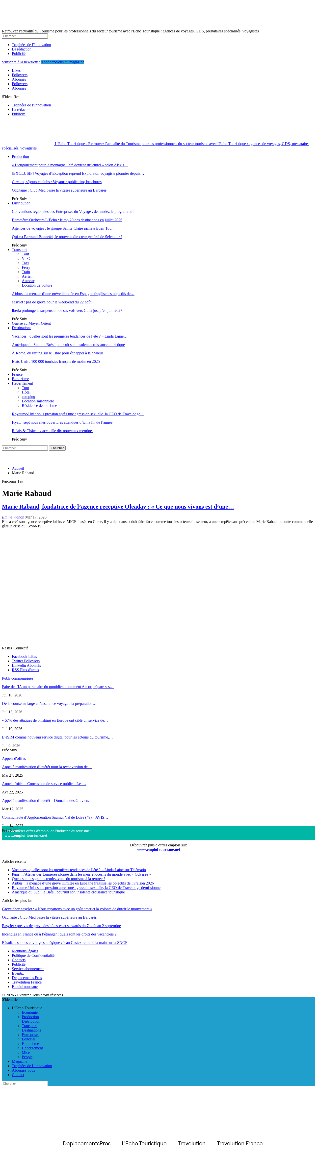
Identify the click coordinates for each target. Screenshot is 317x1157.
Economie (30, 1012)
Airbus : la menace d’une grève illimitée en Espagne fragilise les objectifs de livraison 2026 (83, 883)
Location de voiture (37, 285)
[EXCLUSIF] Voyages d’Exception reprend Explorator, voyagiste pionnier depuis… (78, 173)
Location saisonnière (38, 401)
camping (28, 396)
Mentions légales (25, 951)
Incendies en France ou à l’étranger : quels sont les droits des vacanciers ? (59, 934)
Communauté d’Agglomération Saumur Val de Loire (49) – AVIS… (55, 817)
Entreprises (30, 1035)
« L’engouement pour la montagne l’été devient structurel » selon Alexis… (70, 165)
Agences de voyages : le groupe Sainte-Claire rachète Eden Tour (62, 228)
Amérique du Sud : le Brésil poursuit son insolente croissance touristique (68, 345)
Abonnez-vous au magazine (62, 62)
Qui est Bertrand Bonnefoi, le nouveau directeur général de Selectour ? (67, 237)
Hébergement (22, 383)
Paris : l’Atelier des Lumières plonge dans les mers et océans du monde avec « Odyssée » (81, 874)
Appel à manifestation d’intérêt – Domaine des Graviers (45, 800)
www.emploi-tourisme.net (25, 835)
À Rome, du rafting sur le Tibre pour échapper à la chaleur (57, 353)
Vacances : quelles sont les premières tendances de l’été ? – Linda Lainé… (70, 336)
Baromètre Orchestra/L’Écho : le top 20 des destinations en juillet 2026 (67, 220)
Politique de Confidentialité (33, 955)
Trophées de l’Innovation (31, 45)
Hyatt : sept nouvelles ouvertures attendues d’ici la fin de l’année (62, 422)
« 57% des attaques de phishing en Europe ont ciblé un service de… (55, 720)
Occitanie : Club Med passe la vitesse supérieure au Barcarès (59, 190)
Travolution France (27, 982)
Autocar (28, 281)
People (27, 1057)
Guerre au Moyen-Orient (31, 323)
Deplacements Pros (27, 978)
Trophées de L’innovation (32, 1066)
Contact (18, 1075)
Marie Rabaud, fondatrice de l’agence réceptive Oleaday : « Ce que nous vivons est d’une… (118, 506)
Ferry (26, 267)
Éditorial (28, 1039)
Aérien (27, 276)
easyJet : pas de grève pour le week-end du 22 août (51, 302)
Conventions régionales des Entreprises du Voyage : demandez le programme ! (73, 211)
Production (20, 156)
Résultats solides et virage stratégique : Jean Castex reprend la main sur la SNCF (64, 942)
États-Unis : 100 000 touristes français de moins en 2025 (56, 361)
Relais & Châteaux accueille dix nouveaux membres (52, 431)
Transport (19, 249)
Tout (25, 254)
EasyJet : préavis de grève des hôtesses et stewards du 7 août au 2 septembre (61, 926)
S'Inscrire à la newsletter (21, 62)
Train (26, 272)
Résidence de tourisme (39, 405)
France (17, 374)
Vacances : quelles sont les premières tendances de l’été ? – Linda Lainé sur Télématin (79, 870)
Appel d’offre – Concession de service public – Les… (44, 784)
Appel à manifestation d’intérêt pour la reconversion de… (47, 767)
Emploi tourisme (25, 987)
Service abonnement (28, 969)
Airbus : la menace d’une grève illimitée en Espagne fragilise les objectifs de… (73, 294)
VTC (26, 258)
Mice (26, 1052)
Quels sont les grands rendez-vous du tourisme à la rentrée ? (58, 879)
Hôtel (26, 392)
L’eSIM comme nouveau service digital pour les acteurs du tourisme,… (57, 737)
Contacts (19, 960)
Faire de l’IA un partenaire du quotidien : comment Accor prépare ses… (58, 687)
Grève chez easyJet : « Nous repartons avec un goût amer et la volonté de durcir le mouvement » (77, 909)
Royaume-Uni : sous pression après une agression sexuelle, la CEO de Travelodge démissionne (86, 888)
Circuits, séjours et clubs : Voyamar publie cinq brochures (57, 182)
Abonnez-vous (23, 1070)
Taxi (25, 263)
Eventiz (18, 973)
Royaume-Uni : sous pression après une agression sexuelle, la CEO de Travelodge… (78, 414)
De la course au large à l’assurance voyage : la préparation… (49, 703)
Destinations (21, 328)
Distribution (21, 203)
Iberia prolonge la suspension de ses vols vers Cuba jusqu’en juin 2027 (67, 310)
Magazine (19, 1061)
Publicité (19, 53)
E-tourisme (20, 379)
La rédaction (21, 49)
